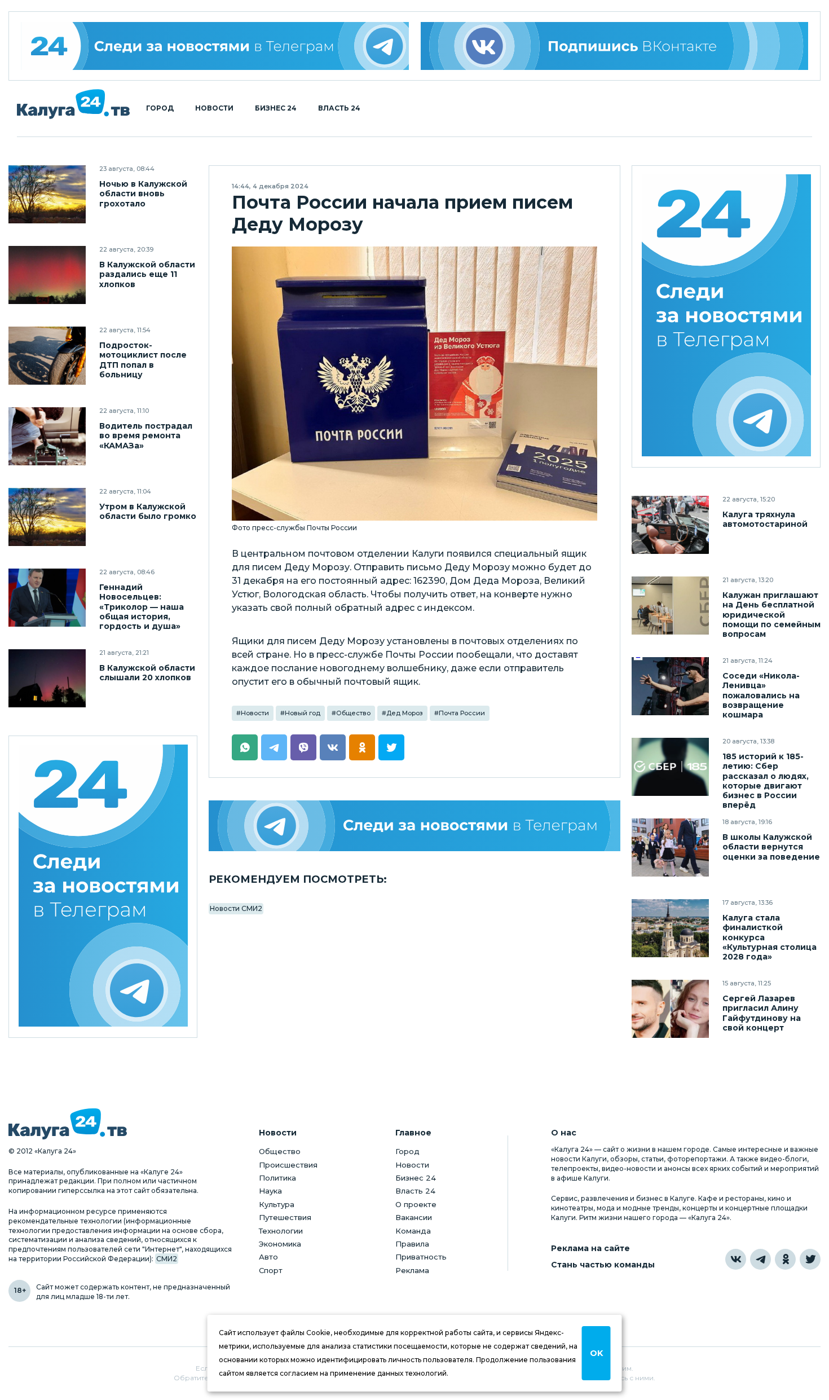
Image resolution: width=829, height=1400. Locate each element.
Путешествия (285, 1217)
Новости (214, 108)
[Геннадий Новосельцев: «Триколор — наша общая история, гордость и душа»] (47, 598)
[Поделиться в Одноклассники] (362, 747)
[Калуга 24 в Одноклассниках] (785, 1259)
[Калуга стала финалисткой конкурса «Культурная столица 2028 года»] (670, 928)
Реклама (412, 1270)
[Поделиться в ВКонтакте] (332, 747)
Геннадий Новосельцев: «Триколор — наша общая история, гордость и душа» (141, 607)
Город (160, 108)
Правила (412, 1243)
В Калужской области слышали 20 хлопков (147, 673)
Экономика (280, 1243)
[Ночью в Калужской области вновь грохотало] (47, 194)
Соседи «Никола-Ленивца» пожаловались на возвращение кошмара (761, 695)
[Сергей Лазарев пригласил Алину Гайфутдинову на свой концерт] (670, 1009)
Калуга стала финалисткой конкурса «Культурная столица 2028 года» (769, 937)
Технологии (281, 1230)
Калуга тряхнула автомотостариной (765, 519)
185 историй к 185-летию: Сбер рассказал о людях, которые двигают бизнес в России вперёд (765, 780)
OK (596, 1353)
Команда (413, 1230)
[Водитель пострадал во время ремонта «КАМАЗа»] (47, 436)
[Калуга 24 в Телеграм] (215, 46)
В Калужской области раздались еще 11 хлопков (147, 274)
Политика (277, 1177)
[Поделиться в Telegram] (274, 747)
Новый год (302, 713)
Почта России (462, 713)
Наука (270, 1190)
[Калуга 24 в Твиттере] (810, 1259)
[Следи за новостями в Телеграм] (414, 825)
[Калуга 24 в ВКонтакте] (735, 1259)
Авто (268, 1256)
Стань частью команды (603, 1265)
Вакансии (413, 1217)
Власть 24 (339, 108)
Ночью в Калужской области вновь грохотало (143, 193)
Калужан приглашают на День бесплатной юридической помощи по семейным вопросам (771, 615)
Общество (353, 713)
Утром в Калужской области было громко (147, 511)
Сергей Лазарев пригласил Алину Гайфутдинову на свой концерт (761, 1013)
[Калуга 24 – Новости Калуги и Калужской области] (73, 104)
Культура (276, 1204)
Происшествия (288, 1164)
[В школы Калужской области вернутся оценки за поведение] (670, 847)
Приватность (421, 1256)
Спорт (271, 1270)
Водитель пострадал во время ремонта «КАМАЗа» (145, 435)
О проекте (415, 1204)
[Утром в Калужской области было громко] (47, 517)
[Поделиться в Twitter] (391, 747)
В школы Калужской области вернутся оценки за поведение (771, 847)
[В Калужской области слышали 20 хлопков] (47, 678)
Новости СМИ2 (236, 908)
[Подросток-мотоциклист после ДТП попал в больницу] (47, 356)
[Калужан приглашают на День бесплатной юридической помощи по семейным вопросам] (670, 605)
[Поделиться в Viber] (303, 747)
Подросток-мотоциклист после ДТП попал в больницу (143, 360)
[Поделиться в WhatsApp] (244, 747)
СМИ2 (166, 1258)
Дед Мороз (404, 713)
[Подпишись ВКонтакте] (615, 46)
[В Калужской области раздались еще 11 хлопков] (47, 275)
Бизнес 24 (276, 108)
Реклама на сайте (590, 1248)
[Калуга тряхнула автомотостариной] (670, 525)
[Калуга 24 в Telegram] (760, 1259)
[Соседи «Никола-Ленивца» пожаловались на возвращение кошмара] (670, 686)
